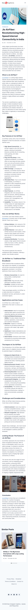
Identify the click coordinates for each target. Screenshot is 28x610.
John (5, 42)
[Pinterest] (16, 595)
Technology (5, 26)
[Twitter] (11, 595)
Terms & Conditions (10, 581)
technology (5, 218)
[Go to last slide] (4, 547)
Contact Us (20, 581)
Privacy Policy (10, 579)
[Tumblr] (19, 595)
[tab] (11, 563)
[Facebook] (9, 595)
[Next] (24, 547)
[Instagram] (14, 595)
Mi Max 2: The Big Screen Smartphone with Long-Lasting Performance (13, 554)
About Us (14, 584)
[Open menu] (25, 3)
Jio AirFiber (5, 77)
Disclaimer (18, 579)
